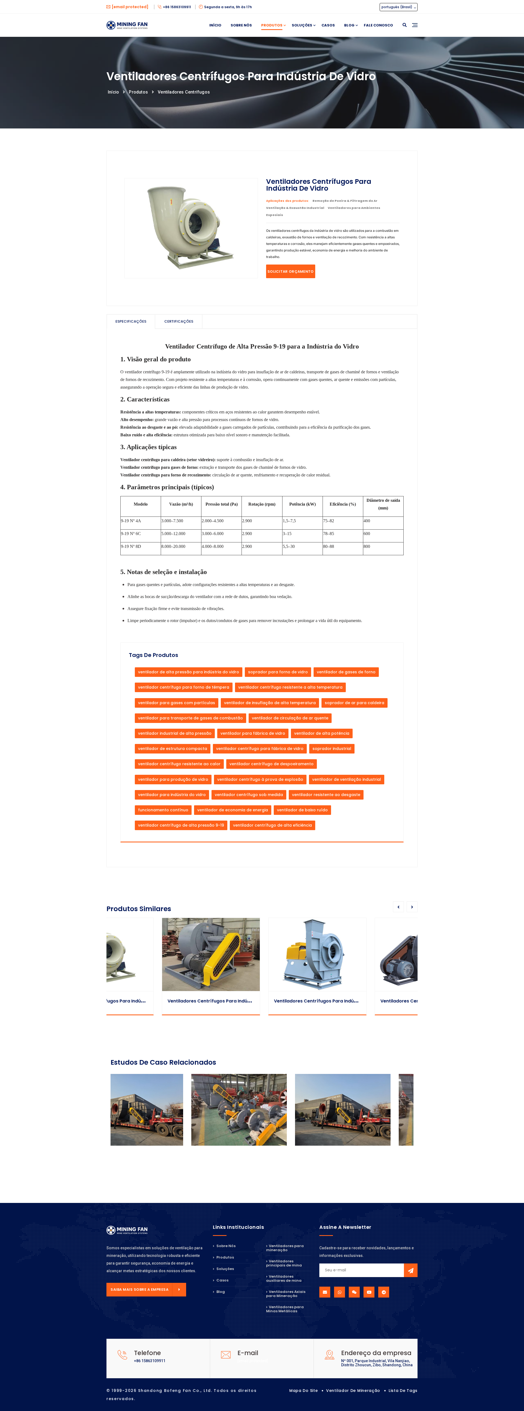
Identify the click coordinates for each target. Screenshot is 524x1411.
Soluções (302, 25)
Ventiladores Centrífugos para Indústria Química (167, 1001)
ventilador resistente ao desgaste (326, 794)
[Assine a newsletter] (411, 1270)
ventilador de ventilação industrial (346, 779)
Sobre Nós (241, 25)
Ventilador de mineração (353, 1390)
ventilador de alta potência (321, 733)
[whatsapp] (339, 1292)
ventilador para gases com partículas (176, 703)
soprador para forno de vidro (278, 672)
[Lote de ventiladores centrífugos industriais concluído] (158, 1109)
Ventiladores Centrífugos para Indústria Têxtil (270, 1001)
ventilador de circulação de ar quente (290, 718)
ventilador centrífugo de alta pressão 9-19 (181, 825)
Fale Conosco (378, 25)
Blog (349, 25)
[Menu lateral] (415, 31)
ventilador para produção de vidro (173, 779)
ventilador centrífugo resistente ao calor (179, 764)
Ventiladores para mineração (285, 1248)
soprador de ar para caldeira (354, 703)
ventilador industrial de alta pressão (175, 733)
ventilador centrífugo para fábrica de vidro (259, 748)
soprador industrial (331, 748)
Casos (328, 25)
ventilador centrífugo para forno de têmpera (183, 687)
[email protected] (252, 1361)
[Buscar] (405, 25)
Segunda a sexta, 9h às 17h (228, 7)
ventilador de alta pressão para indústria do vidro (188, 672)
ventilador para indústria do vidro (172, 794)
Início (215, 25)
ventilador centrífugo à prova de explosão (260, 779)
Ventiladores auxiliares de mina (284, 1278)
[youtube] (369, 1292)
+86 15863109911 (177, 7)
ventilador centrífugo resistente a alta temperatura (290, 687)
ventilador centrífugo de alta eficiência (272, 825)
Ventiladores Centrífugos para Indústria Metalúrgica (384, 1001)
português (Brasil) (397, 7)
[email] (324, 1292)
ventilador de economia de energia (232, 810)
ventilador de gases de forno (346, 672)
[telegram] (383, 1292)
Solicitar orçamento (290, 271)
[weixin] (354, 1292)
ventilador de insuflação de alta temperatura (270, 703)
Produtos (271, 25)
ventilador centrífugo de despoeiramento (272, 764)
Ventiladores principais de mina (284, 1263)
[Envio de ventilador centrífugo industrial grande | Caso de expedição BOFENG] (262, 1110)
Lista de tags (403, 1390)
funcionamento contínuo (163, 810)
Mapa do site (303, 1390)
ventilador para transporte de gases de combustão (190, 718)
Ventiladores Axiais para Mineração (285, 1293)
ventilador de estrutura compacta (172, 748)
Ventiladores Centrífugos (184, 92)
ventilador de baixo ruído (302, 810)
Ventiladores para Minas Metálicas (285, 1309)
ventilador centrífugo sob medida (249, 794)
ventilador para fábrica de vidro (253, 733)
